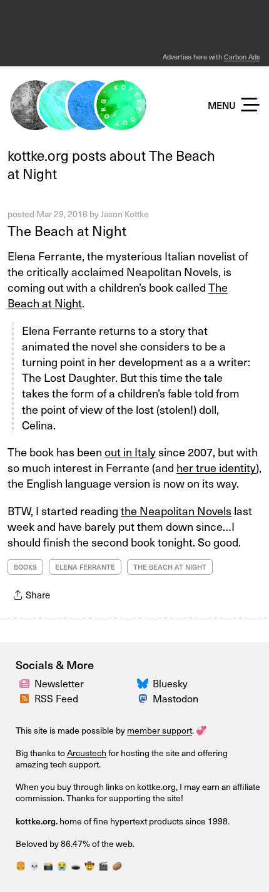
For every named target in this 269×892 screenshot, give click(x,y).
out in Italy (130, 451)
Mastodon (175, 698)
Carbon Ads (242, 56)
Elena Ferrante (85, 567)
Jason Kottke (125, 214)
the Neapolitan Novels (176, 510)
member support (159, 730)
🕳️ (76, 865)
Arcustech (86, 753)
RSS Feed (56, 698)
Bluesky (170, 683)
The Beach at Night (67, 230)
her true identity (216, 467)
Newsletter (59, 683)
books (25, 567)
